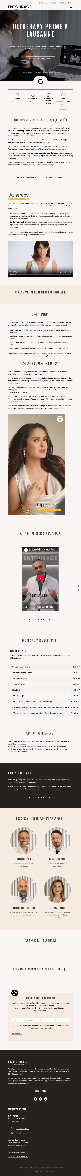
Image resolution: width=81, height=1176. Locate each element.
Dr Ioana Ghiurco (57, 898)
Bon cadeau (43, 3)
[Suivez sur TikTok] (45, 1099)
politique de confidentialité (41, 1028)
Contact (60, 3)
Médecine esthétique (35, 73)
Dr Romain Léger (23, 848)
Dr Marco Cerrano (57, 848)
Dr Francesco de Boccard (23, 898)
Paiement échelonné (55, 177)
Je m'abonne (16, 1033)
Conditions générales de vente (18, 1156)
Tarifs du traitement (26, 177)
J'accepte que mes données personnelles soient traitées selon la (42, 1026)
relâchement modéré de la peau (47, 396)
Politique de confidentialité (16, 1152)
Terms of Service (56, 1167)
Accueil (24, 73)
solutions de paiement (52, 741)
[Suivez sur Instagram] (40, 1099)
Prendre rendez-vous (40, 59)
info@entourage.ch (24, 1133)
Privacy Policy (46, 1167)
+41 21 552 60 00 (22, 1128)
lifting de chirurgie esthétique (42, 405)
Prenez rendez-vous (16, 232)
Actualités (52, 3)
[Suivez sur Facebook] (35, 1099)
